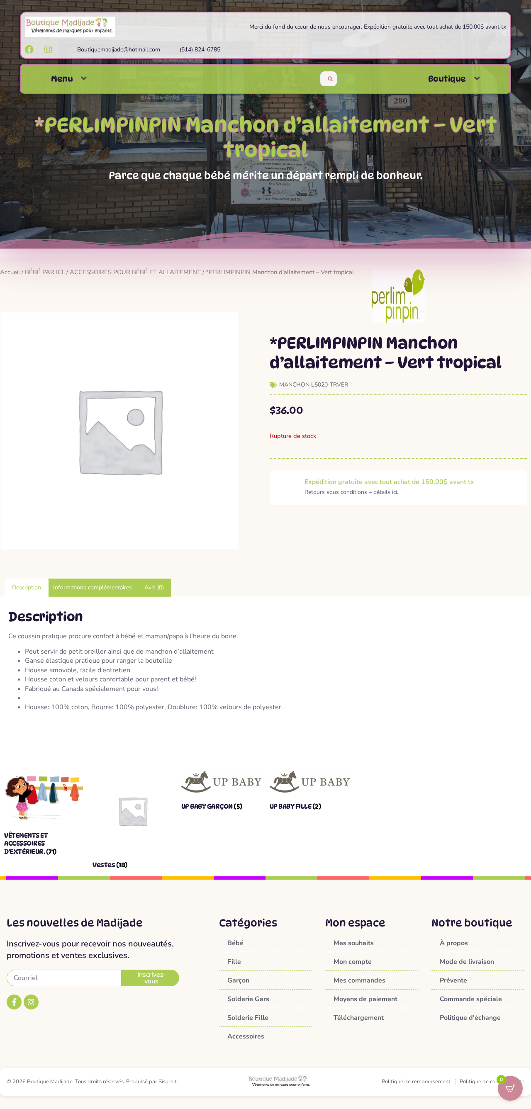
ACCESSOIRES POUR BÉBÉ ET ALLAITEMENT (135, 272)
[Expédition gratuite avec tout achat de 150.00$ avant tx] (287, 487)
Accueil (10, 272)
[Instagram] (31, 1002)
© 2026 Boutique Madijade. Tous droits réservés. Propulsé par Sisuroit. (92, 1081)
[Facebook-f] (14, 1002)
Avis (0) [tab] (154, 587)
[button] (84, 78)
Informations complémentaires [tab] (92, 587)
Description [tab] (26, 587)
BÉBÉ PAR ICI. (45, 272)
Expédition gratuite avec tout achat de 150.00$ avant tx (389, 481)
